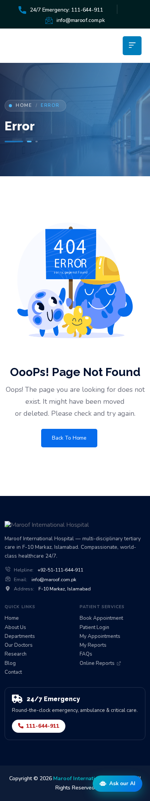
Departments (20, 636)
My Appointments (100, 636)
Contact (13, 672)
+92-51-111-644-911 (60, 570)
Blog (10, 663)
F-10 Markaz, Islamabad (64, 589)
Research (16, 654)
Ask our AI (122, 783)
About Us (15, 627)
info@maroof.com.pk (54, 580)
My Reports (93, 645)
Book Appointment (101, 618)
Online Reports (97, 663)
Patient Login (94, 627)
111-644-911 (42, 726)
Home (24, 105)
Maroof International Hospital (91, 778)
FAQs (86, 654)
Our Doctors (19, 645)
